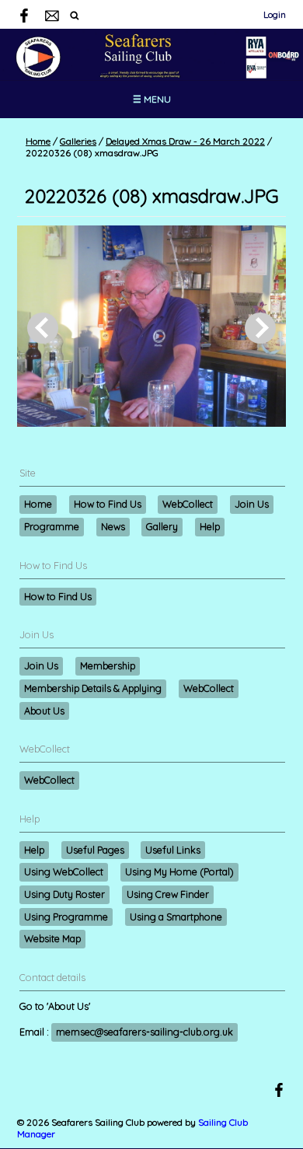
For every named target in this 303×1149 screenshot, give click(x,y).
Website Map (52, 938)
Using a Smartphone (176, 916)
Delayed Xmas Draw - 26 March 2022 (185, 141)
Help (210, 526)
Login (274, 14)
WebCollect (187, 504)
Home (38, 141)
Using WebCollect (63, 871)
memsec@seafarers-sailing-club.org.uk (144, 1031)
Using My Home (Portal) (179, 871)
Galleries (78, 141)
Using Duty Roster (64, 894)
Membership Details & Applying (93, 688)
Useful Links (172, 849)
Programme (51, 526)
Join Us (252, 504)
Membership (107, 665)
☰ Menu (152, 99)
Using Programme (66, 916)
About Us (44, 710)
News (113, 526)
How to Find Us (107, 504)
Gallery (162, 526)
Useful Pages (95, 849)
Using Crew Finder (168, 894)
